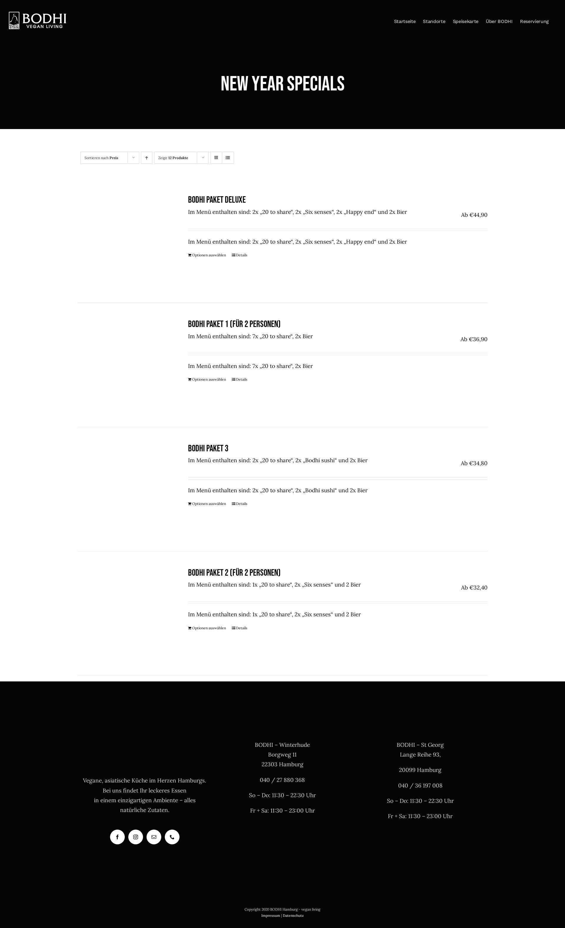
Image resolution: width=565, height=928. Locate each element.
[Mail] (154, 837)
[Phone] (172, 837)
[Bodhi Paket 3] (124, 489)
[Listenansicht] (228, 158)
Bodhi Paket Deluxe (217, 199)
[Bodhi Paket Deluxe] (124, 240)
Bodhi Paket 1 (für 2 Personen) (234, 324)
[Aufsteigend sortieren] (146, 158)
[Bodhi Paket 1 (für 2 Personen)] (124, 365)
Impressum (270, 915)
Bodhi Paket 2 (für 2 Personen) (234, 572)
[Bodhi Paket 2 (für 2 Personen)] (124, 613)
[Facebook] (117, 837)
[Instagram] (135, 837)
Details (241, 255)
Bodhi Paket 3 (208, 448)
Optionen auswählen (209, 255)
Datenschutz (293, 915)
